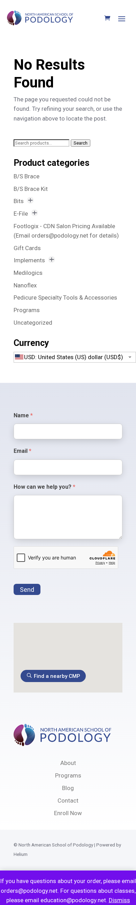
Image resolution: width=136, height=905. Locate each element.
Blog (68, 787)
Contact (68, 800)
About (68, 762)
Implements (29, 260)
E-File (21, 213)
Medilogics (28, 272)
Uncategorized (33, 322)
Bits (19, 201)
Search (81, 143)
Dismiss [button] (119, 900)
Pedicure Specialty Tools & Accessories (65, 297)
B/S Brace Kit (31, 188)
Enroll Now (68, 813)
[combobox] (75, 357)
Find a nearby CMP (57, 676)
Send (27, 589)
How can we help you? (44, 487)
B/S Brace (26, 176)
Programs (27, 310)
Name (23, 415)
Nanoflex (25, 285)
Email (22, 451)
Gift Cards (27, 248)
